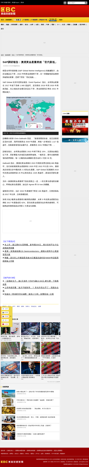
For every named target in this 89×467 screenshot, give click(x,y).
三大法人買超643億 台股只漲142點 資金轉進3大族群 (50, 376)
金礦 (39, 306)
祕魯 (22, 306)
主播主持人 (10, 450)
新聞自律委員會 (20, 450)
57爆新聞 (34, 19)
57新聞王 (26, 19)
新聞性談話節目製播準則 (44, 450)
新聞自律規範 (31, 450)
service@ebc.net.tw (83, 461)
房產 (42, 24)
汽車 (47, 24)
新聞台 (11, 453)
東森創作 (62, 453)
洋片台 (37, 453)
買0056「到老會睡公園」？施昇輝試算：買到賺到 (10, 357)
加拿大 (28, 306)
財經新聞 (9, 19)
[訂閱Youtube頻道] (5, 325)
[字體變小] (5, 317)
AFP (14, 306)
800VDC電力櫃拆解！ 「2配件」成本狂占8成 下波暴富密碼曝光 (50, 337)
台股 (37, 24)
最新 (2, 24)
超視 (42, 453)
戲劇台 (22, 453)
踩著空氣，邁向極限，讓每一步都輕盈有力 (10, 337)
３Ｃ (58, 24)
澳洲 (18, 306)
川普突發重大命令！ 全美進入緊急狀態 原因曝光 (30, 376)
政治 (26, 24)
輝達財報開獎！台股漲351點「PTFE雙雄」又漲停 (50, 357)
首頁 (2, 19)
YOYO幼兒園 (55, 453)
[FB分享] (5, 309)
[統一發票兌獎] (75, 142)
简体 (22, 2)
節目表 (3, 450)
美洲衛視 (47, 453)
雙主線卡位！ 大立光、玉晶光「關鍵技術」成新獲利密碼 (30, 337)
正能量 (75, 24)
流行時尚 (82, 24)
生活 (63, 24)
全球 (31, 24)
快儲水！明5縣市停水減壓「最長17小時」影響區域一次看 (29, 294)
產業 (21, 24)
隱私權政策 (85, 459)
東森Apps (15, 2)
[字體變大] (5, 313)
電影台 (32, 453)
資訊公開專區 (58, 450)
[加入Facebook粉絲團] (5, 321)
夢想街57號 (43, 19)
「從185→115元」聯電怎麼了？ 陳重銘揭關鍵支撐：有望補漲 (30, 357)
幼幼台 (27, 453)
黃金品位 (34, 306)
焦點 (7, 24)
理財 (53, 24)
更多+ (61, 19)
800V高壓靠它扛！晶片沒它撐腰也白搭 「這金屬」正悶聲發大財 (10, 376)
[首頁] (8, 11)
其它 (2, 29)
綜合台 (17, 453)
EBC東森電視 (6, 2)
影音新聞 (14, 24)
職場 (68, 24)
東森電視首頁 (4, 453)
